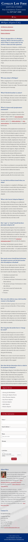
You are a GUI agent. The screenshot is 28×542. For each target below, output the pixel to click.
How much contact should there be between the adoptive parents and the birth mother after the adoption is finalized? (13, 260)
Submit (14, 459)
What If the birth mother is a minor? (11, 93)
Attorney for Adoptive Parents (10, 395)
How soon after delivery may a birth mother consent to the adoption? (13, 300)
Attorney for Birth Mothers (9, 392)
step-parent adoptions (16, 482)
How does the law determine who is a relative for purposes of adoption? (14, 366)
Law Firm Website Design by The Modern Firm (14, 539)
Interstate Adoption (7, 402)
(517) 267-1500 (15, 12)
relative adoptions (16, 484)
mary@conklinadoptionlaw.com (12, 527)
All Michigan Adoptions (7, 27)
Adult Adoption (6, 404)
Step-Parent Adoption (8, 399)
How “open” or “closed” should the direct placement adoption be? (12, 224)
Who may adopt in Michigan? (9, 78)
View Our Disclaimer (10, 537)
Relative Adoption (5, 33)
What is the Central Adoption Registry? (12, 199)
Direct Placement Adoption (8, 30)
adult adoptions (4, 486)
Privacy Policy (19, 537)
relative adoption (16, 121)
